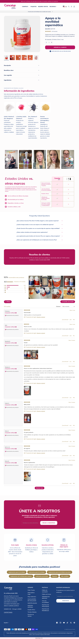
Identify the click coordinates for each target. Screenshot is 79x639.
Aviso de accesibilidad (45, 601)
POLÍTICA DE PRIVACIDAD (45, 605)
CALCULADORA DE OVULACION (32, 599)
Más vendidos (65, 576)
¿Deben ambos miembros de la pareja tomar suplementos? (39, 232)
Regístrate (65, 600)
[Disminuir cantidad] (46, 42)
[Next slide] (71, 159)
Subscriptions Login (31, 593)
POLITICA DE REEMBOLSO (45, 609)
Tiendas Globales (32, 612)
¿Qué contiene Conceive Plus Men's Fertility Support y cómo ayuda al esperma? (39, 220)
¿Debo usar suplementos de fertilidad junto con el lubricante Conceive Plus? (39, 240)
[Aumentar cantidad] (51, 42)
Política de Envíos (46, 594)
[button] (51, 31)
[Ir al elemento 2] (12, 57)
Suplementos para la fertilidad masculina (60, 572)
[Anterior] (17, 1)
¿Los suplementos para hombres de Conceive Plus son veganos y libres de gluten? (39, 236)
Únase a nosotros (48, 523)
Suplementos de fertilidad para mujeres (21, 576)
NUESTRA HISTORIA (30, 606)
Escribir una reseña (69, 302)
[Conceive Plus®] (10, 6)
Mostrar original (41, 317)
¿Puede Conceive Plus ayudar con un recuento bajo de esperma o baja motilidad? (39, 228)
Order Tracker (31, 590)
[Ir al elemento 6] (36, 57)
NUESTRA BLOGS (32, 603)
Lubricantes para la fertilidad (36, 572)
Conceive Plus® (71, 629)
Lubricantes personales (42, 576)
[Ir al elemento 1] (6, 57)
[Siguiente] (61, 1)
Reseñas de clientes (31, 615)
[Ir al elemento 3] (18, 57)
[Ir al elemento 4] (24, 57)
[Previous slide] (7, 159)
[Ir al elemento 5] (30, 57)
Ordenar (58, 306)
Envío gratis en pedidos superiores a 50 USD (39, 1)
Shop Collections (32, 596)
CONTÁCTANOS (8, 612)
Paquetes (54, 576)
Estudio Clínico (31, 609)
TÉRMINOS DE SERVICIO (46, 597)
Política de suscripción (45, 591)
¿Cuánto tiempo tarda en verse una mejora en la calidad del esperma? (39, 224)
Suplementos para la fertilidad (17, 572)
